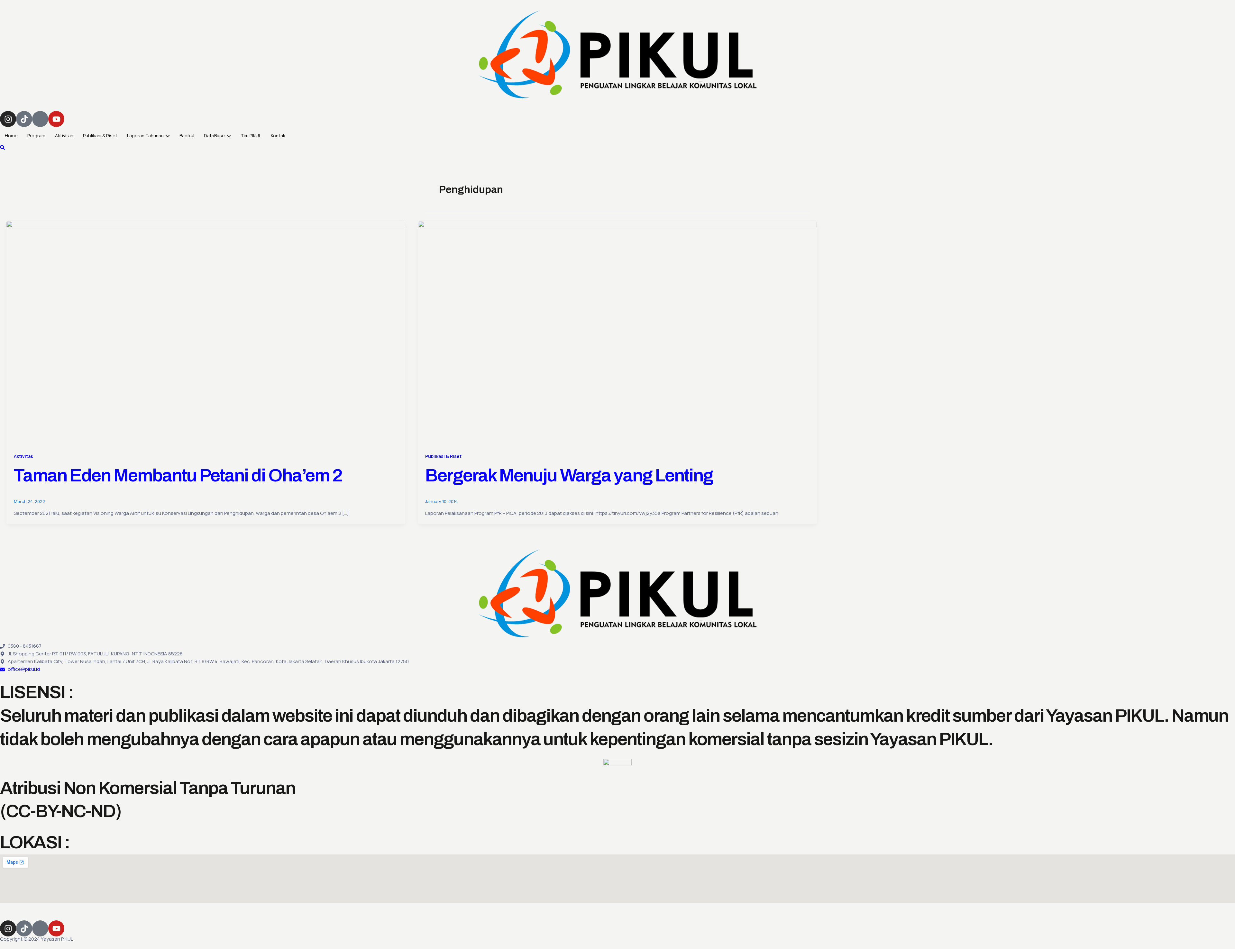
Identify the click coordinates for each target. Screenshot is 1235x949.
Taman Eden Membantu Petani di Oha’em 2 (178, 475)
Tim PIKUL (251, 135)
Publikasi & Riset (100, 135)
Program (36, 135)
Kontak (278, 135)
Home (11, 135)
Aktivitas (64, 135)
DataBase (214, 135)
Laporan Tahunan (145, 135)
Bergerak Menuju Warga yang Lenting (569, 475)
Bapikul (186, 135)
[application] (167, 136)
